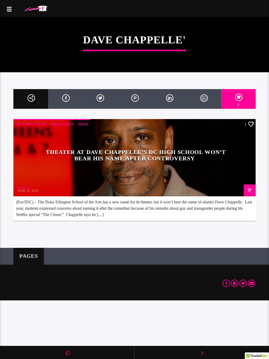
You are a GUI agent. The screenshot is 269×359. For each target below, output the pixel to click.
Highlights (62, 124)
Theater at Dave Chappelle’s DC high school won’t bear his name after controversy (136, 155)
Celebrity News (30, 124)
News (83, 124)
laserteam (24, 187)
